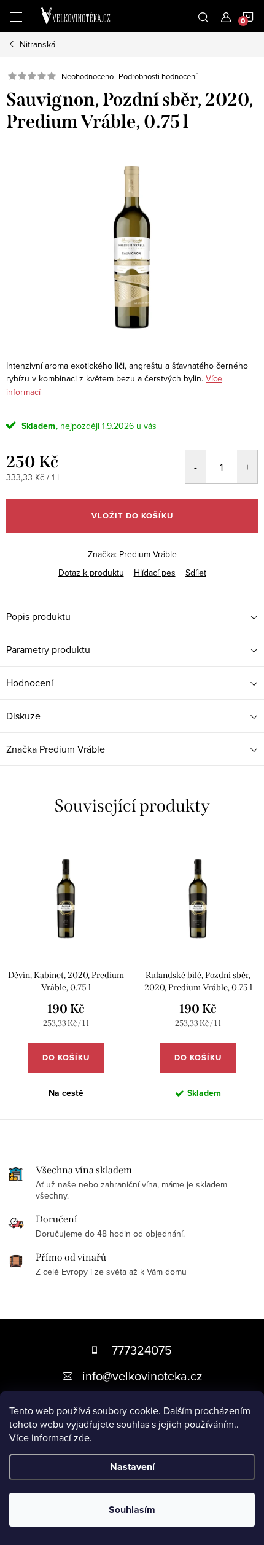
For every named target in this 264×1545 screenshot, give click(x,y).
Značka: (132, 554)
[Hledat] (203, 16)
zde (82, 1437)
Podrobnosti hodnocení (157, 76)
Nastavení (132, 1467)
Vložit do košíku (132, 516)
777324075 (142, 1350)
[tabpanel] (66, 978)
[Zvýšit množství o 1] (247, 466)
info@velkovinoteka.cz (142, 1376)
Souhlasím (132, 1510)
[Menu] (16, 16)
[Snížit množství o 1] (195, 466)
